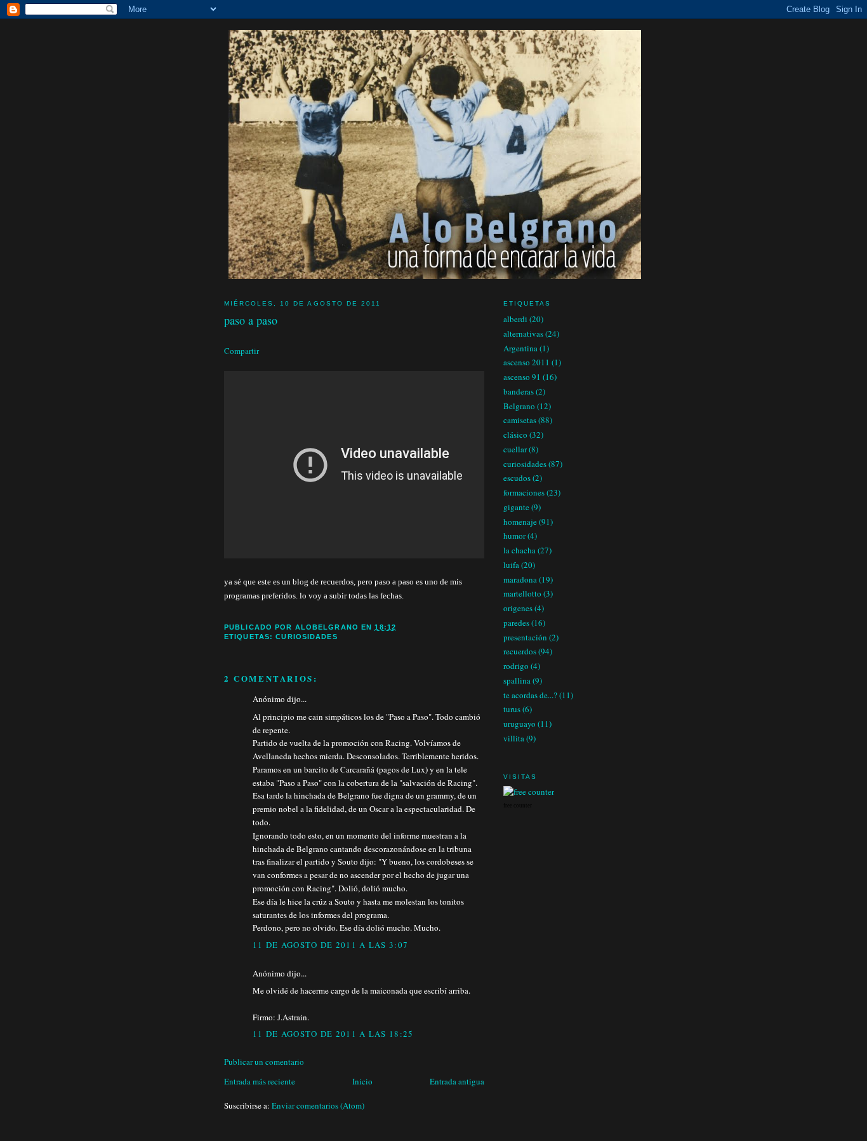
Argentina (520, 348)
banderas (518, 391)
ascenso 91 (522, 376)
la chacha (519, 550)
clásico (515, 434)
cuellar (515, 449)
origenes (518, 608)
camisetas (519, 420)
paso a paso (250, 320)
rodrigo (516, 666)
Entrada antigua (457, 1081)
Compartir (241, 350)
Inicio (362, 1081)
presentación (525, 637)
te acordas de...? (530, 695)
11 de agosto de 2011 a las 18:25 (333, 1033)
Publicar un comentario (264, 1061)
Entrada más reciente (259, 1081)
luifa (511, 564)
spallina (517, 680)
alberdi (515, 319)
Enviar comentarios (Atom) (318, 1105)
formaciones (524, 492)
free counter (517, 805)
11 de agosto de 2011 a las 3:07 (330, 944)
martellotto (522, 593)
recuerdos (519, 651)
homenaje (520, 521)
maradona (520, 579)
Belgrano (519, 406)
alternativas (523, 333)
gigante (516, 507)
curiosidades (306, 636)
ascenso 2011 (526, 362)
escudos (517, 477)
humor (514, 535)
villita (513, 738)
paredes (516, 622)
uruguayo (519, 723)
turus (511, 709)
